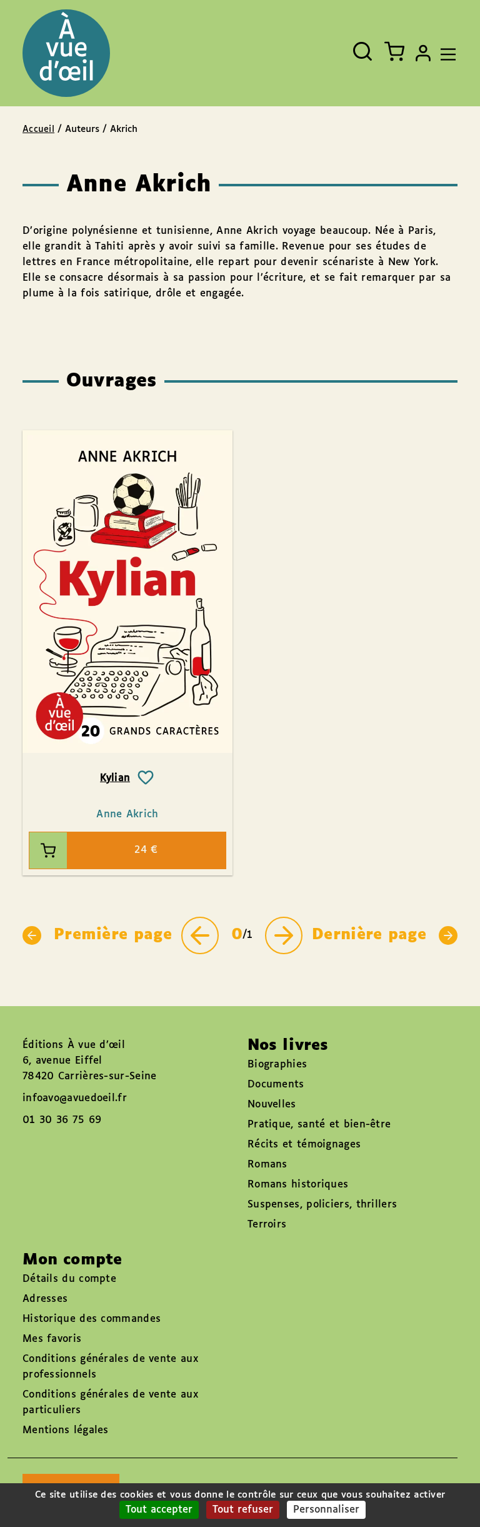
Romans (268, 1164)
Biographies (277, 1064)
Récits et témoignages (304, 1144)
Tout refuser (242, 1509)
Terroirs (267, 1224)
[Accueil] (66, 53)
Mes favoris (51, 1339)
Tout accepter (159, 1509)
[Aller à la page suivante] (283, 935)
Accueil (38, 129)
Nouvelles (272, 1104)
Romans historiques (298, 1184)
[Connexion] (423, 53)
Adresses (45, 1299)
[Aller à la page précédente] (200, 935)
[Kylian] (127, 591)
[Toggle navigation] (445, 53)
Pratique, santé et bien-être (319, 1124)
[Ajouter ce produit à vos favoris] (145, 778)
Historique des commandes (91, 1319)
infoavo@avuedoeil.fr (74, 1098)
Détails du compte (69, 1279)
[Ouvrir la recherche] (362, 51)
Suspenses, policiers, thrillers (322, 1204)
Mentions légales (65, 1430)
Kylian (115, 778)
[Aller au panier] (394, 51)
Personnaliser (326, 1509)
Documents (276, 1084)
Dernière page (369, 934)
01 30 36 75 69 (61, 1120)
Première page (113, 934)
